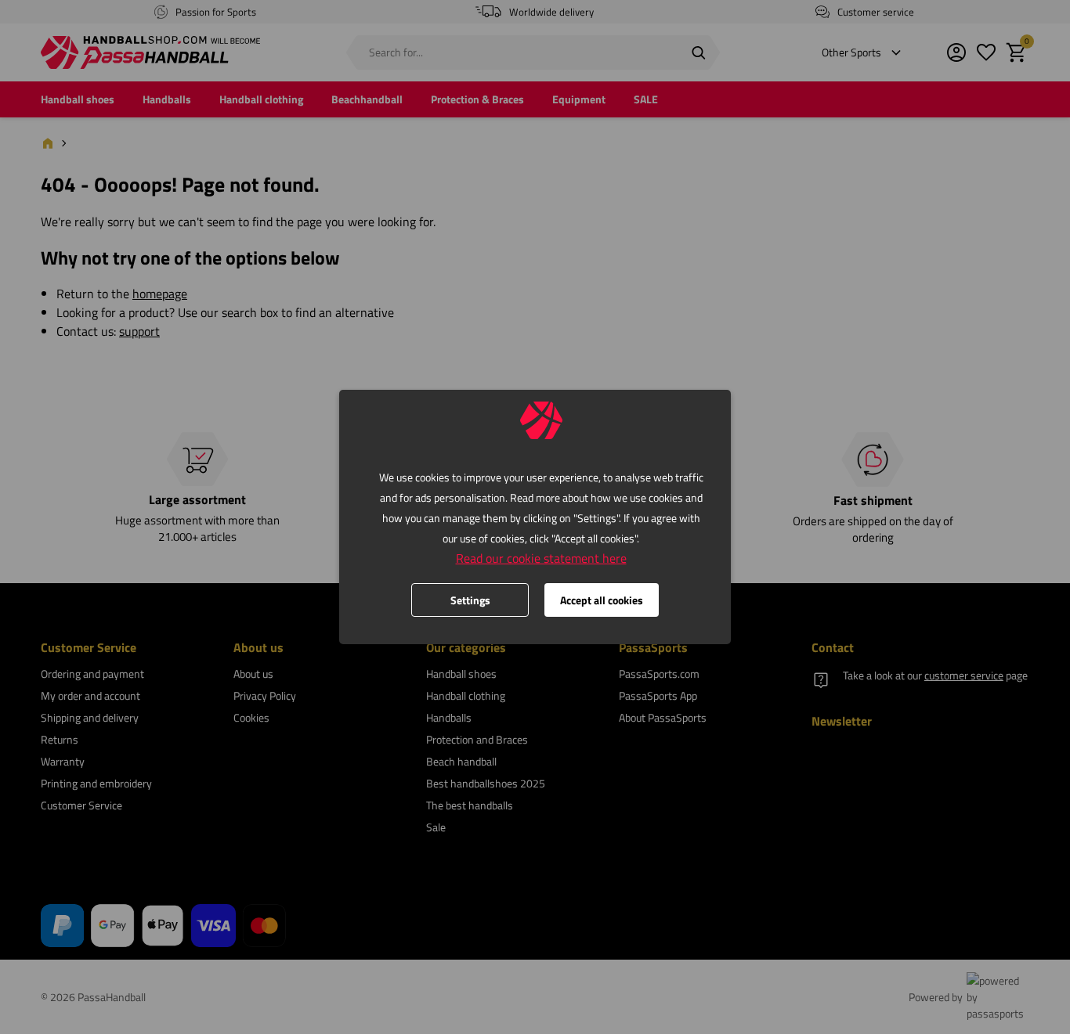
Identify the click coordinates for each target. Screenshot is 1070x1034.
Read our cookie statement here (541, 558)
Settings (470, 600)
